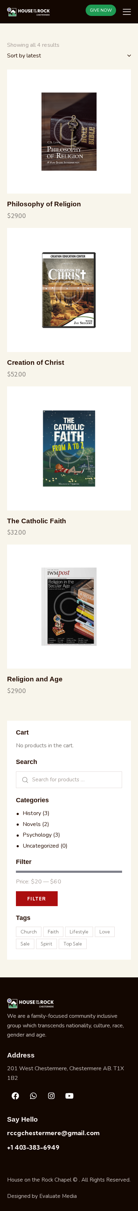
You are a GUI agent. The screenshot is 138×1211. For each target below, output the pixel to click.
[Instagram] (51, 1096)
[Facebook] (15, 1096)
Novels (32, 824)
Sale (25, 944)
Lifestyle (79, 931)
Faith (53, 931)
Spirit (46, 944)
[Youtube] (69, 1096)
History (32, 813)
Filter (36, 899)
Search (23, 780)
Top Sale (72, 944)
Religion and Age (35, 679)
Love (104, 931)
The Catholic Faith (36, 521)
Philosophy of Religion (44, 204)
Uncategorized (41, 846)
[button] (49, 131)
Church (29, 931)
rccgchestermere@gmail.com (53, 1133)
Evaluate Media (58, 1196)
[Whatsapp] (33, 1096)
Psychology (37, 835)
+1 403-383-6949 (33, 1147)
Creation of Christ (35, 362)
